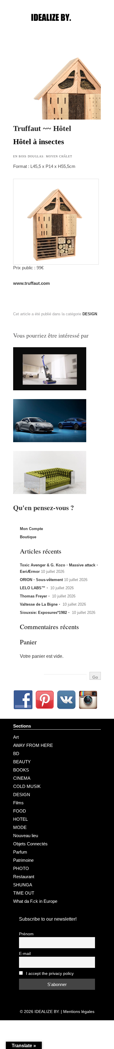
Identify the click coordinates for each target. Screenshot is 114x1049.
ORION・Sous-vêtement (41, 580)
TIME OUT (23, 892)
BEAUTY (22, 761)
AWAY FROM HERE (33, 745)
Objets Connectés (30, 843)
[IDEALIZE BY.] (57, 28)
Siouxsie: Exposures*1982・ (45, 612)
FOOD (19, 810)
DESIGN (89, 314)
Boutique (28, 537)
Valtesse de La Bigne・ (40, 604)
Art (16, 737)
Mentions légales (78, 1011)
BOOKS (21, 769)
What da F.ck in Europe (35, 901)
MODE (20, 827)
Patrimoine (23, 860)
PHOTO (21, 868)
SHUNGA (22, 884)
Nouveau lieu (25, 835)
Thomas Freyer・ (35, 596)
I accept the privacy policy (49, 973)
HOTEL (20, 819)
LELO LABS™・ (34, 588)
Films (18, 802)
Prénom (26, 934)
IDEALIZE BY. (47, 1011)
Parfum (20, 851)
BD (16, 753)
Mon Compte (31, 529)
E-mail (25, 953)
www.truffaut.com (31, 283)
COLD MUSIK (27, 786)
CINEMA (21, 778)
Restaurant (23, 876)
